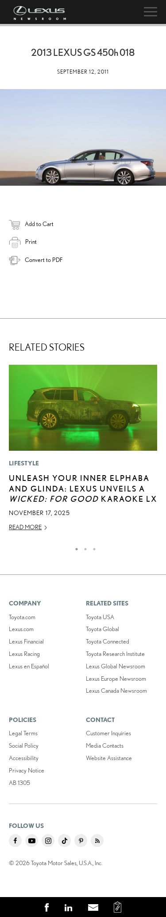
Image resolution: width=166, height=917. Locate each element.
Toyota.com (22, 616)
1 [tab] (74, 547)
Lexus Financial (26, 641)
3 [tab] (92, 547)
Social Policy (24, 745)
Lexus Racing (24, 653)
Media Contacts (105, 745)
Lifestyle (24, 463)
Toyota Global (102, 628)
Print (31, 241)
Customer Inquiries (108, 733)
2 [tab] (83, 547)
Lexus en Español (29, 666)
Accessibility (24, 757)
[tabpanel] (83, 452)
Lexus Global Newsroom (115, 666)
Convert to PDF (43, 259)
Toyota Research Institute (115, 653)
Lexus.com (21, 628)
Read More (25, 527)
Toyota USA (100, 616)
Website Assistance (109, 757)
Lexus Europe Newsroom (116, 678)
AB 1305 (19, 782)
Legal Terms (23, 733)
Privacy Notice (26, 770)
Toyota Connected (107, 641)
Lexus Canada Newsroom (116, 690)
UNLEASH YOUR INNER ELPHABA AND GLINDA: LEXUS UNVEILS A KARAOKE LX (83, 488)
